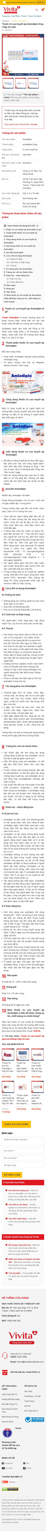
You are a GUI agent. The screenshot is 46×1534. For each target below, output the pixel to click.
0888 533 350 (18, 1356)
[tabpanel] (23, 55)
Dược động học (15, 282)
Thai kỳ (11, 265)
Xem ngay (40, 2)
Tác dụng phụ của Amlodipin (18, 269)
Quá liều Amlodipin (13, 252)
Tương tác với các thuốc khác (18, 272)
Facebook (8, 1463)
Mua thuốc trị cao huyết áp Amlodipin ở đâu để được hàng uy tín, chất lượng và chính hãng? (22, 298)
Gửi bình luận (12, 1175)
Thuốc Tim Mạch (34, 16)
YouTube (9, 1468)
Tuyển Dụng (29, 1401)
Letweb (15, 1522)
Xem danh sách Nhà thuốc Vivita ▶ (21, 124)
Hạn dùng (9, 292)
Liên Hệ (27, 1406)
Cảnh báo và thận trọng (18, 262)
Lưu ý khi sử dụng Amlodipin (18, 256)
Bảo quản (9, 285)
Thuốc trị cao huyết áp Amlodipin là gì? (23, 229)
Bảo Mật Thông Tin (9, 1404)
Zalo (27, 1463)
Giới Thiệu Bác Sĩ (31, 1411)
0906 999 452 (14, 1320)
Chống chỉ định (14, 259)
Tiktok (28, 1468)
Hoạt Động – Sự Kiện (32, 1396)
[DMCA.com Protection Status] (10, 1489)
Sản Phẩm (16, 16)
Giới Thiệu (28, 1391)
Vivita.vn (20, 1519)
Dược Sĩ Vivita (7, 1422)
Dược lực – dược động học (17, 275)
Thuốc (23, 16)
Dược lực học (14, 279)
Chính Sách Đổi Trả (9, 1394)
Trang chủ (6, 16)
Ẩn (37, 225)
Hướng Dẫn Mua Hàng (11, 1399)
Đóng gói (9, 288)
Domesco (6, 21)
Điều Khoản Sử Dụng (10, 1417)
